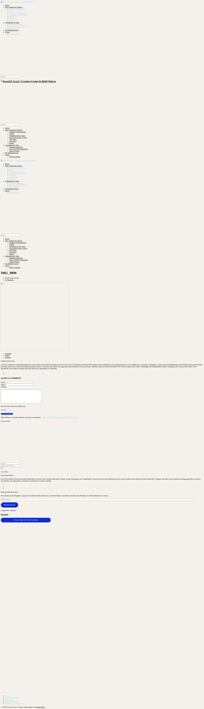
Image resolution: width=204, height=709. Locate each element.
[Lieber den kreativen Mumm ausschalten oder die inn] (18, 532)
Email (3, 385)
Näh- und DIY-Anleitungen (18, 26)
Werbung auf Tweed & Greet (15, 703)
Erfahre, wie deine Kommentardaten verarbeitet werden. (60, 417)
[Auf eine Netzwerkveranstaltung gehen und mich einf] (51, 655)
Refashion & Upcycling (17, 13)
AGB (7, 696)
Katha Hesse (40, 707)
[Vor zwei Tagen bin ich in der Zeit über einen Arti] (186, 572)
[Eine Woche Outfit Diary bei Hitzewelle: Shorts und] (51, 528)
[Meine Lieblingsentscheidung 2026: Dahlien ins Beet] (152, 539)
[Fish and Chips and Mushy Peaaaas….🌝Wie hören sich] (85, 536)
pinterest (8, 357)
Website (3, 387)
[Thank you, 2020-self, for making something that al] (152, 623)
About (7, 32)
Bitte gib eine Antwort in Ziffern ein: (13, 406)
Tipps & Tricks (14, 28)
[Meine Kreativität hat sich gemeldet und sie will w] (119, 552)
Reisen (11, 21)
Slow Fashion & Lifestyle (13, 7)
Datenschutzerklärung (12, 698)
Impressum (8, 700)
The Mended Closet (11, 30)
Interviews (12, 19)
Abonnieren (9, 505)
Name (3, 382)
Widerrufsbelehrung (11, 702)
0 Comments (9, 280)
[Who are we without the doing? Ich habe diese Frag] (119, 643)
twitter (7, 355)
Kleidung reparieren (16, 24)
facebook (8, 354)
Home (7, 5)
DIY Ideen (12, 17)
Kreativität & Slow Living (18, 15)
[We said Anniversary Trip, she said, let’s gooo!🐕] (18, 621)
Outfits (11, 11)
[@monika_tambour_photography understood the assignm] (85, 643)
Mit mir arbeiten (14, 34)
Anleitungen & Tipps (12, 22)
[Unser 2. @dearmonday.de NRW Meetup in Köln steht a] (186, 645)
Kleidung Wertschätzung (17, 9)
